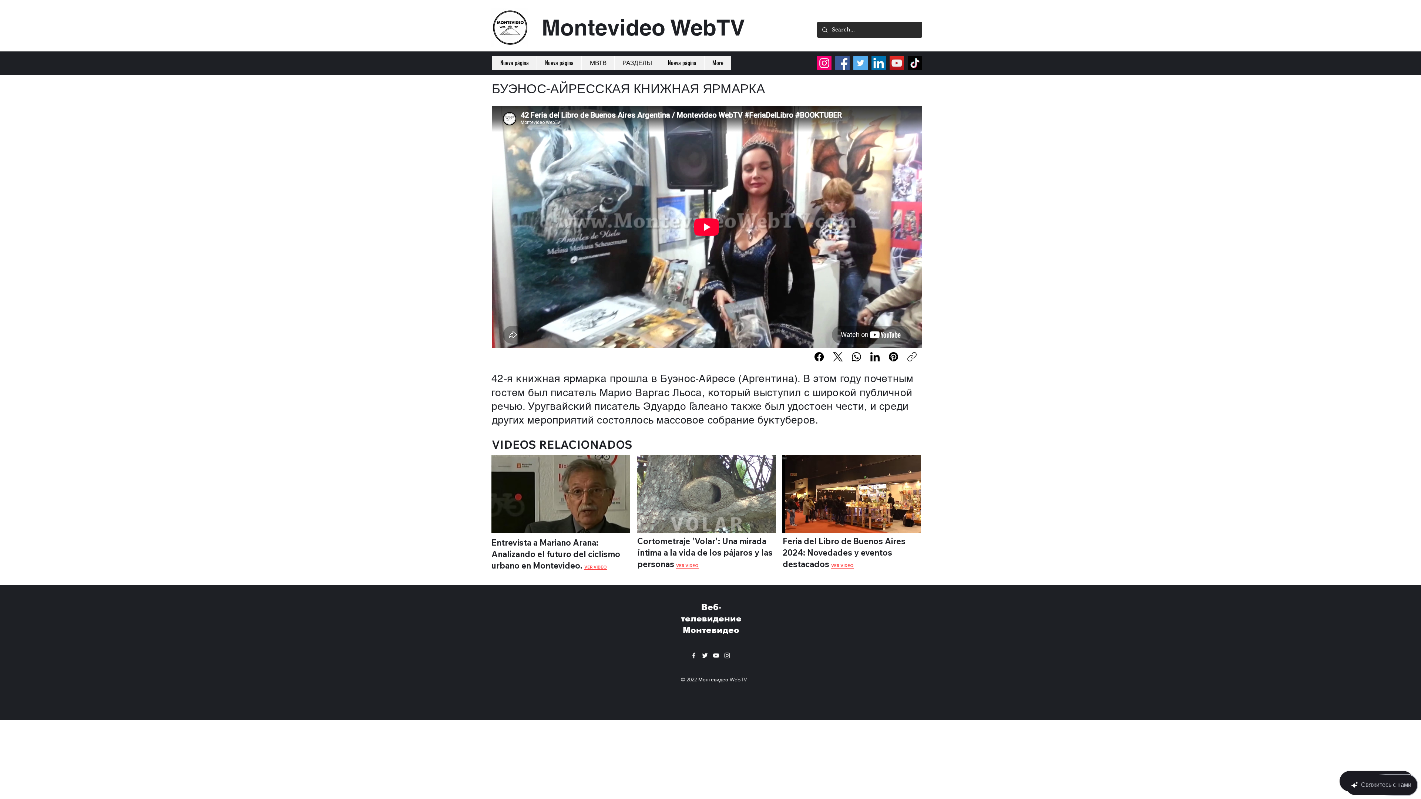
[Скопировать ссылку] (912, 356)
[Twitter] (860, 63)
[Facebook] (819, 356)
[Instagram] (824, 63)
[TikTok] (915, 63)
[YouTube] (897, 63)
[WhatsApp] (856, 356)
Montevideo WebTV (643, 27)
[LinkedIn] (875, 356)
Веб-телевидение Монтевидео (711, 619)
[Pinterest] (893, 356)
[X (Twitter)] (838, 356)
